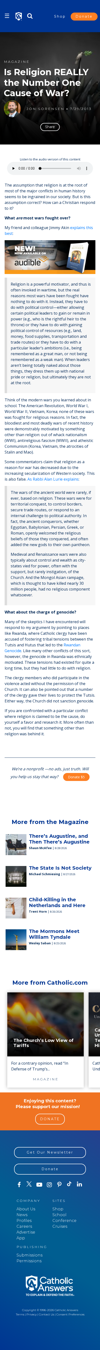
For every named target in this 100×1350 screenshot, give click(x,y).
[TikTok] (69, 1184)
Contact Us (46, 1314)
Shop (60, 16)
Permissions (29, 1261)
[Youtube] (39, 1184)
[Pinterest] (59, 1184)
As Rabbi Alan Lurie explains (53, 479)
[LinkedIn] (79, 1184)
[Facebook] (19, 1184)
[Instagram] (49, 1184)
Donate (84, 16)
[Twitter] (29, 1184)
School (59, 1215)
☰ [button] (7, 15)
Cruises (59, 1226)
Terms (20, 1314)
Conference (64, 1220)
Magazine (17, 62)
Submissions (29, 1255)
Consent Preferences (70, 1314)
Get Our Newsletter (50, 1152)
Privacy (31, 1314)
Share (50, 127)
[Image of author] (12, 108)
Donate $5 (76, 777)
